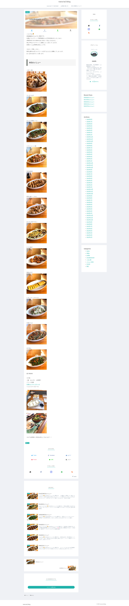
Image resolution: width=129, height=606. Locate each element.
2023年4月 (89, 206)
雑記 (88, 266)
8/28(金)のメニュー (89, 97)
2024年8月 (89, 171)
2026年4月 (89, 128)
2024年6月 (89, 176)
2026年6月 (89, 123)
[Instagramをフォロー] (51, 471)
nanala (94, 61)
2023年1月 (89, 213)
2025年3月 (89, 156)
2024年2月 (89, 185)
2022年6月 (89, 228)
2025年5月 (89, 152)
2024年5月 (89, 178)
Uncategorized (90, 257)
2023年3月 (89, 209)
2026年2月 (89, 132)
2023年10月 (90, 193)
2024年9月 (89, 169)
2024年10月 (90, 167)
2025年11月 (90, 139)
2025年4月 (89, 154)
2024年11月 (90, 165)
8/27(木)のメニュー (89, 99)
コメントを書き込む (51, 587)
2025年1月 (89, 161)
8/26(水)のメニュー (89, 101)
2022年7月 (89, 226)
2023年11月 (90, 191)
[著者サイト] (30, 471)
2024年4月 (89, 180)
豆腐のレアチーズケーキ (33, 384)
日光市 (88, 264)
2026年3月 (89, 130)
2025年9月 (89, 143)
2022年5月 (89, 230)
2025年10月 (90, 141)
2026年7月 (89, 121)
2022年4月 (89, 233)
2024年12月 (90, 163)
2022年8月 (89, 224)
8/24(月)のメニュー (89, 106)
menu (88, 251)
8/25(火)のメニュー (89, 104)
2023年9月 (89, 195)
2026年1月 (89, 134)
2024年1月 (89, 187)
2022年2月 (89, 237)
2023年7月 (89, 200)
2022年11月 (90, 217)
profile (88, 255)
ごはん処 (89, 259)
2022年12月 (90, 215)
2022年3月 (89, 235)
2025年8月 (89, 145)
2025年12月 (90, 136)
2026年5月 (89, 126)
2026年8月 (89, 119)
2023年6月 (89, 202)
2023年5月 (89, 204)
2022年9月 (89, 222)
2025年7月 (89, 147)
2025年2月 (89, 158)
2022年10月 (90, 219)
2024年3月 (89, 182)
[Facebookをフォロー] (41, 471)
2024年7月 (89, 174)
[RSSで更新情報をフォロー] (72, 471)
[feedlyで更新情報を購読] (62, 471)
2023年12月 (90, 189)
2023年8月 (89, 198)
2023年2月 (89, 211)
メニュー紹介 (90, 262)
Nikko (88, 253)
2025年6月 (89, 150)
